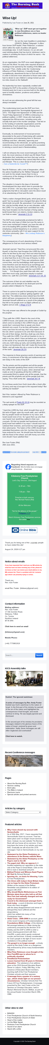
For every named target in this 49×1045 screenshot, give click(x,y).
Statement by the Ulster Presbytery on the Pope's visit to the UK (25, 860)
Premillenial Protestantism (18, 959)
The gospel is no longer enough (21, 943)
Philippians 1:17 (24, 513)
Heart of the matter (14, 1020)
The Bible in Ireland (15, 790)
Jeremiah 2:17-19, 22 (37, 276)
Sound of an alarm (14, 1027)
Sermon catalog (13, 786)
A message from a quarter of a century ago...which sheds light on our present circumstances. (24, 978)
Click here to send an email (16, 626)
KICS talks (11, 788)
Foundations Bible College (18, 923)
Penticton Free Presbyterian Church (21, 1024)
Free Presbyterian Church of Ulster (21, 1018)
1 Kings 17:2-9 (25, 305)
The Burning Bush (30, 1041)
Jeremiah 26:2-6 (19, 349)
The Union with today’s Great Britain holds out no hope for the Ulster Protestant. (25, 882)
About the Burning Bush (16, 783)
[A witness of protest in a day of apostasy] (22, 6)
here (28, 519)
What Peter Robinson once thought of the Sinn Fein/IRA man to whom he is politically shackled (25, 954)
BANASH (10, 1013)
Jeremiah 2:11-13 (25, 214)
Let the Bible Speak (15, 1022)
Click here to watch (14, 736)
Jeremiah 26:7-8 (33, 379)
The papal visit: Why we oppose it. (22, 863)
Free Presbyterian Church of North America (24, 1016)
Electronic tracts (13, 792)
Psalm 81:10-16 (23, 402)
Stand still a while (14, 1029)
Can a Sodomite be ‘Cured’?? (16, 164)
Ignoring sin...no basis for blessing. (22, 876)
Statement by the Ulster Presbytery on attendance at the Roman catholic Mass (24, 855)
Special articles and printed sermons (21, 794)
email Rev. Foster (12, 588)
